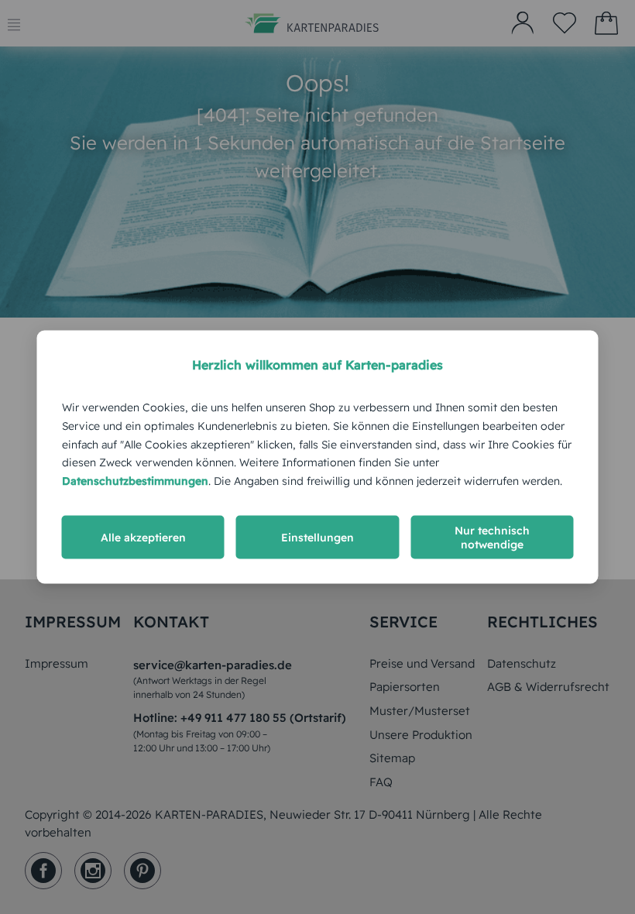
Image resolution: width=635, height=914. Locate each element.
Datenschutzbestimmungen (135, 481)
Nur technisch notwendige (492, 537)
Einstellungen (317, 537)
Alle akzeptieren (143, 537)
